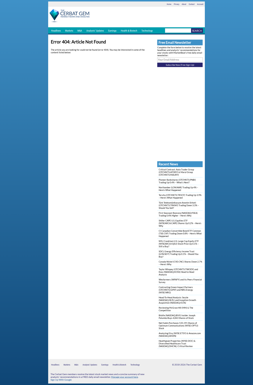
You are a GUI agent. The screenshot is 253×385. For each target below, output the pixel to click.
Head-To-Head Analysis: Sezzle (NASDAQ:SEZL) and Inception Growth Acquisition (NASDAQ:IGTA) (177, 300)
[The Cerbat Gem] (69, 16)
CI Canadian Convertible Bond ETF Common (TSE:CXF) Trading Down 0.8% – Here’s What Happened (180, 233)
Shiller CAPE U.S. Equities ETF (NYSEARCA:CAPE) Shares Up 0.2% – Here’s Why (180, 223)
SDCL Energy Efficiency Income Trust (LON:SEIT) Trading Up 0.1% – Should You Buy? (178, 254)
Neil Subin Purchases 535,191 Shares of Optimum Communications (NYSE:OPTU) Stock (178, 326)
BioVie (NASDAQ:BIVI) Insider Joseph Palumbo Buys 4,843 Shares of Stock (177, 316)
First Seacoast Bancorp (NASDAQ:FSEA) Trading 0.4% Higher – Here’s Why (178, 214)
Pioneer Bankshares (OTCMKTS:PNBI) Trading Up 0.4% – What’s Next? (177, 181)
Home (169, 4)
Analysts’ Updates (95, 30)
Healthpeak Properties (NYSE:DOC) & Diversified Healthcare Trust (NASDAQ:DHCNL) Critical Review (177, 343)
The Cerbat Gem (194, 364)
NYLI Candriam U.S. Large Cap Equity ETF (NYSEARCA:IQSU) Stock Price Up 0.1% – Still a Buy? (179, 244)
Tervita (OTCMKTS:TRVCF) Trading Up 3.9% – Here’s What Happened (180, 196)
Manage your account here (124, 376)
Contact (192, 4)
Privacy (176, 4)
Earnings (112, 30)
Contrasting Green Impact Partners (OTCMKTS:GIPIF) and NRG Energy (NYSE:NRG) (176, 290)
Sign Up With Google (61, 379)
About (184, 4)
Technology (147, 30)
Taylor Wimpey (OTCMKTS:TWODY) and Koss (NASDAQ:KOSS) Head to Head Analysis (178, 272)
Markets (69, 30)
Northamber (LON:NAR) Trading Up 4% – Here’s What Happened (178, 188)
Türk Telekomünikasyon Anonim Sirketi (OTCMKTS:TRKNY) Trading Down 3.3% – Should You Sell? (179, 205)
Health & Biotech (129, 30)
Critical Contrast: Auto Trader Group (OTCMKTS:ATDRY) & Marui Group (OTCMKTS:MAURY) (176, 172)
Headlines (56, 30)
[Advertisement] (148, 17)
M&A (79, 30)
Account (200, 4)
